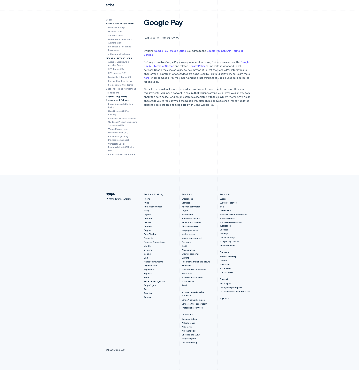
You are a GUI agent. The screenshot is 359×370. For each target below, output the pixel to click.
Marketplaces (188, 234)
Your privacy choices (230, 241)
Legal (109, 19)
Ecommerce (188, 214)
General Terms (115, 31)
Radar (146, 277)
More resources (227, 245)
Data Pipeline (150, 234)
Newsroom (225, 264)
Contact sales (226, 272)
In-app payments (190, 230)
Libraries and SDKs (191, 334)
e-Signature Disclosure (119, 53)
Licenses (224, 229)
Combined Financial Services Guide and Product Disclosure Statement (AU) (122, 122)
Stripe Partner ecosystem (194, 303)
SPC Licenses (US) (117, 73)
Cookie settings (227, 237)
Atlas (146, 202)
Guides (223, 198)
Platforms (186, 242)
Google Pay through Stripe (170, 50)
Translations (112, 92)
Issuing (147, 253)
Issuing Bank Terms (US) (120, 77)
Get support (226, 283)
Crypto (147, 230)
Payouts (148, 273)
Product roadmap (228, 256)
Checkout (148, 218)
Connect (148, 226)
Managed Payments (153, 261)
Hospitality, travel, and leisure (196, 261)
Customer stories (228, 202)
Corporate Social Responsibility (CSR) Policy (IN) (121, 147)
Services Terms (116, 35)
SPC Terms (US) (116, 69)
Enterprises (187, 198)
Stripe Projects (189, 338)
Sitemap (224, 233)
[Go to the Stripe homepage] (109, 194)
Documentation (189, 319)
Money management (192, 238)
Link (146, 257)
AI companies (188, 249)
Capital (147, 214)
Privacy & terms (227, 218)
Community (225, 210)
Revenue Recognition (154, 281)
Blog (222, 206)
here (146, 77)
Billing (146, 210)
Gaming (185, 257)
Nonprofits (187, 273)
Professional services (192, 277)
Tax (146, 289)
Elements (148, 238)
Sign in (223, 298)
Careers (223, 260)
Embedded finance (191, 218)
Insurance (186, 265)
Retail (184, 285)
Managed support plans (231, 287)
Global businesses (191, 226)
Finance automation (191, 222)
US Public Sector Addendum (120, 154)
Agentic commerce (191, 206)
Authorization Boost (153, 206)
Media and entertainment (194, 269)
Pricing (147, 198)
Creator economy (190, 253)
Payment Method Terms (120, 80)
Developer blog (189, 342)
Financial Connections (154, 242)
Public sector (188, 281)
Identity (147, 246)
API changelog (189, 330)
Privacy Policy (197, 66)
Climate (147, 222)
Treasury (148, 297)
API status (187, 326)
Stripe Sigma (150, 285)
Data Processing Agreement (121, 88)
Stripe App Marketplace (193, 299)
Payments (149, 269)
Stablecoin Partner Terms (120, 84)
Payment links (150, 265)
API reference (188, 322)
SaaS (184, 246)
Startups (186, 202)
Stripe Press (226, 268)
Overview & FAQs (116, 27)
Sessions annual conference (233, 214)
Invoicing (148, 249)
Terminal (148, 293)
